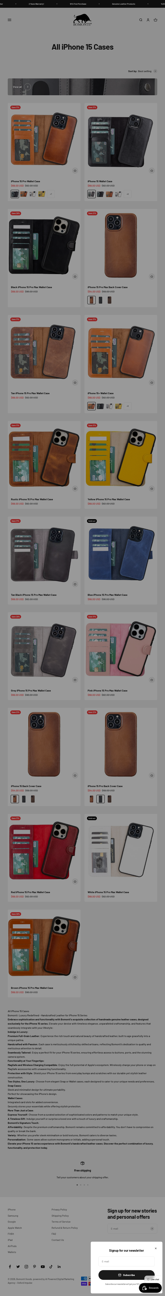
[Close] (155, 1248)
